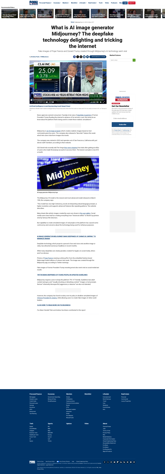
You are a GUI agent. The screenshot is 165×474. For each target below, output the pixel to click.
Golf (49, 439)
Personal (123, 397)
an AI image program (54, 131)
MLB (49, 430)
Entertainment (107, 397)
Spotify (130, 462)
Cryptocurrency (70, 401)
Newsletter (127, 462)
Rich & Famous (107, 399)
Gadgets (32, 430)
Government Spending (54, 397)
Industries (69, 411)
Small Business (52, 401)
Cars (104, 403)
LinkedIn (121, 462)
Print (84, 56)
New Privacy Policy (50, 461)
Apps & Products (107, 451)
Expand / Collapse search (121, 3)
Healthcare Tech (34, 434)
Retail (67, 413)
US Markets (69, 399)
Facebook (74, 56)
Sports (50, 423)
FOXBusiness (44, 56)
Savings (32, 405)
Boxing (50, 434)
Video (107, 3)
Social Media (33, 428)
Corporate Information (109, 439)
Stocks (68, 397)
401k (31, 409)
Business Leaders (71, 409)
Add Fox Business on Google (98, 56)
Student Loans (33, 399)
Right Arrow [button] (162, 13)
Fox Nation (106, 447)
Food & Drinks (106, 407)
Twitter (77, 56)
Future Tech (33, 437)
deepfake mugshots (84, 115)
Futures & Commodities (72, 403)
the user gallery (85, 213)
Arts (104, 409)
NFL (49, 426)
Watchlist (74, 3)
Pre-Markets (69, 415)
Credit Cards (33, 401)
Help (73, 461)
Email (87, 56)
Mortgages (32, 397)
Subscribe (122, 124)
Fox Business (34, 3)
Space (31, 441)
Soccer (50, 437)
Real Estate (92, 3)
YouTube (114, 462)
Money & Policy (52, 399)
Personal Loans (34, 403)
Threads (81, 56)
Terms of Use (126, 130)
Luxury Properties (126, 401)
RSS (124, 462)
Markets (65, 3)
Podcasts (114, 3)
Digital (31, 426)
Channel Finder (107, 426)
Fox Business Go (107, 449)
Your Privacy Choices (65, 461)
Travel (104, 401)
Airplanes (105, 405)
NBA (49, 428)
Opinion (69, 423)
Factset (81, 463)
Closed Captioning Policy (109, 441)
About (105, 423)
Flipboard (117, 462)
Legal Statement (49, 465)
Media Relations (107, 437)
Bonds (68, 405)
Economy (57, 3)
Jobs (104, 428)
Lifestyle (82, 3)
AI (30, 439)
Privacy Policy (117, 130)
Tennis (49, 441)
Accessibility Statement (109, 443)
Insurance (32, 407)
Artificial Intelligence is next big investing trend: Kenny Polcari (50, 106)
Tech (100, 3)
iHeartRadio (134, 462)
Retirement (33, 411)
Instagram (111, 462)
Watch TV (131, 3)
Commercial (124, 399)
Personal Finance (45, 3)
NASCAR (50, 432)
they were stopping (70, 148)
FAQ (104, 434)
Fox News (105, 445)
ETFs (67, 407)
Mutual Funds (70, 417)
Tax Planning (33, 413)
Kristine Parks (35, 56)
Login (125, 3)
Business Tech (33, 432)
